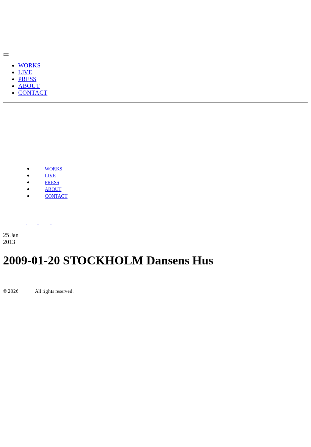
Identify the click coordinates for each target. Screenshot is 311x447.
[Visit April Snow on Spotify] (9, 123)
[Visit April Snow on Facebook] (21, 123)
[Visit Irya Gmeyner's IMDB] (61, 222)
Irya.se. (27, 291)
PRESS (27, 79)
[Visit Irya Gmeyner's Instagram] (33, 123)
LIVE (25, 72)
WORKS (29, 65)
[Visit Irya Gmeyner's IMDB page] (49, 123)
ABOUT (29, 86)
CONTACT (32, 92)
